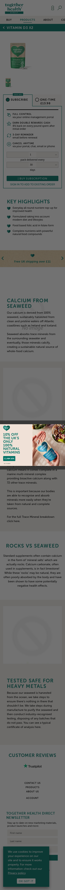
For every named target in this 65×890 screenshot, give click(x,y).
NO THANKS (7, 463)
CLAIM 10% (9, 458)
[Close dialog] (63, 426)
